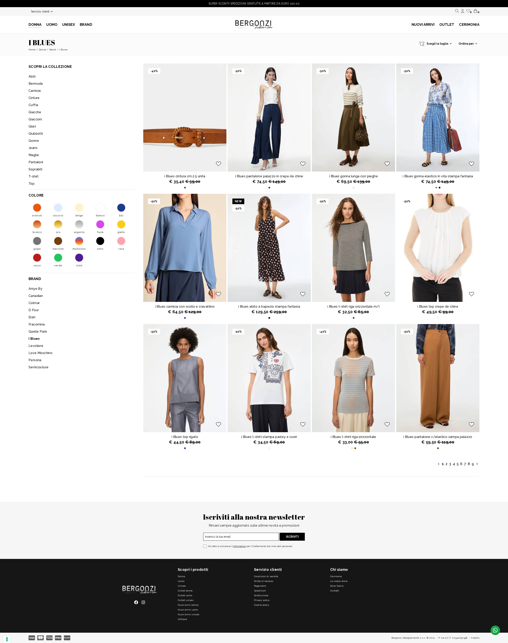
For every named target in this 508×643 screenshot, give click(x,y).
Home (32, 49)
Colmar (34, 303)
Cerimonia (469, 24)
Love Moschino (40, 353)
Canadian (36, 296)
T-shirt (34, 176)
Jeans (33, 148)
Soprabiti (35, 169)
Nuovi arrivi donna (188, 605)
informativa (239, 546)
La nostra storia (338, 581)
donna (181, 576)
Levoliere (36, 346)
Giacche (35, 112)
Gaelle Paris (38, 331)
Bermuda (36, 83)
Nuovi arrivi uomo (188, 609)
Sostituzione (261, 595)
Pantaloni (36, 162)
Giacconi (35, 119)
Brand (86, 24)
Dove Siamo (336, 585)
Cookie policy (261, 605)
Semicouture (38, 367)
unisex (182, 585)
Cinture (34, 98)
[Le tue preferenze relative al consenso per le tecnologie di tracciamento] (7, 639)
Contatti (334, 590)
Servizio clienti (40, 11)
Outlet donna (185, 590)
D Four (34, 310)
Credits (475, 637)
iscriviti (292, 536)
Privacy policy (262, 600)
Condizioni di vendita (266, 576)
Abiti (32, 76)
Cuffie (33, 105)
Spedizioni (260, 590)
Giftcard (182, 619)
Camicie (35, 91)
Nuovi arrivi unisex (188, 614)
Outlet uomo (185, 595)
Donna (42, 49)
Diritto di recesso (263, 581)
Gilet (32, 126)
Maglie (34, 155)
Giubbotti (36, 133)
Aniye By (35, 289)
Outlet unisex (185, 600)
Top (32, 183)
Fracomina (37, 324)
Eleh (32, 317)
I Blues (34, 339)
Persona (35, 360)
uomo (181, 581)
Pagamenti (260, 585)
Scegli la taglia (437, 43)
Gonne (34, 141)
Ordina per (466, 43)
